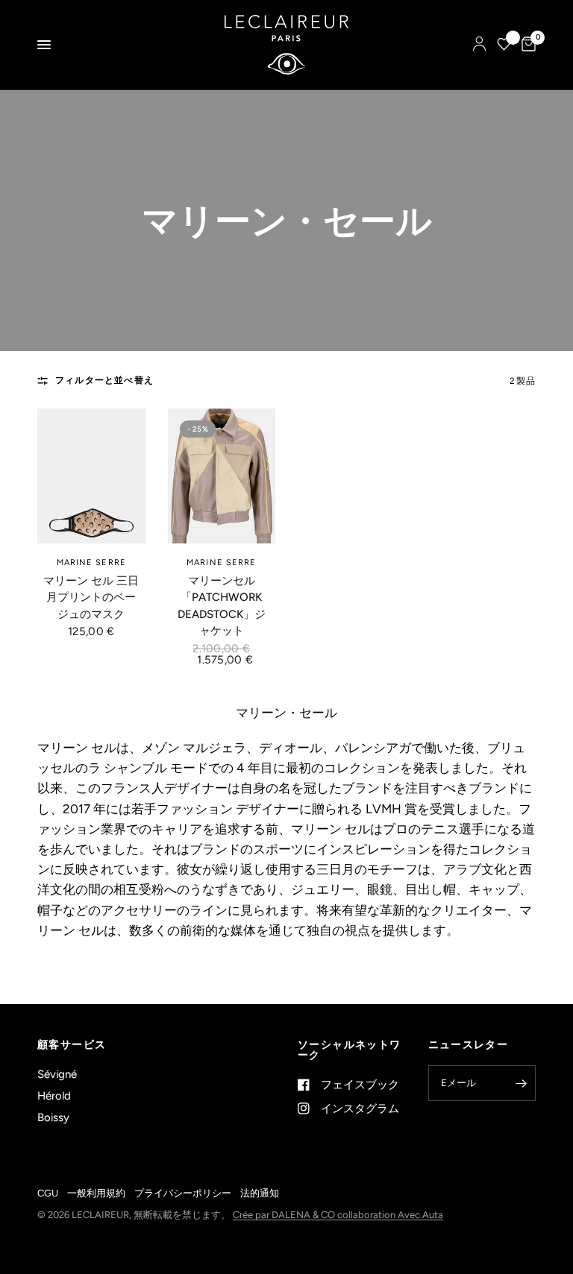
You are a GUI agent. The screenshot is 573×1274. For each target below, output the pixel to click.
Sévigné (57, 1074)
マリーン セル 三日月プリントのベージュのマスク (91, 597)
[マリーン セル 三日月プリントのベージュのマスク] (91, 476)
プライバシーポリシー (182, 1193)
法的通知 (259, 1193)
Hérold (54, 1096)
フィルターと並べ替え (104, 380)
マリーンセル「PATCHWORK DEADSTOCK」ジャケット (222, 606)
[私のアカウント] (479, 44)
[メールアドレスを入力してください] (521, 1083)
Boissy (53, 1117)
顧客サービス (71, 1045)
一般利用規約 (96, 1193)
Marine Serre (91, 562)
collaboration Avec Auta (390, 1214)
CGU (47, 1193)
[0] (526, 44)
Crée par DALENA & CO (285, 1214)
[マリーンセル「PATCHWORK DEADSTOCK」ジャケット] (222, 476)
